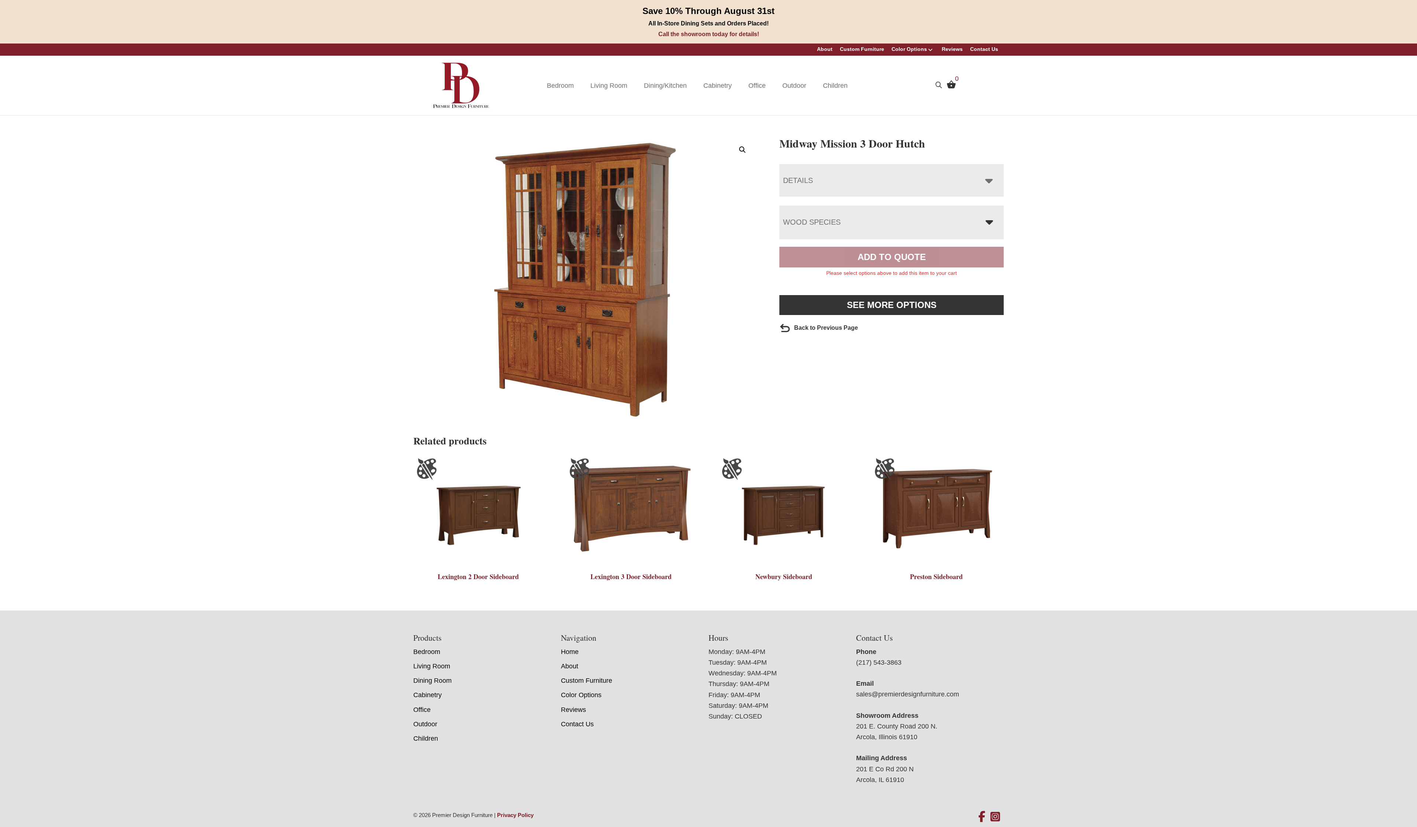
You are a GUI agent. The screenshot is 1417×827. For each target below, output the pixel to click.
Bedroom (560, 85)
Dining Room (432, 680)
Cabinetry (717, 85)
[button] (742, 149)
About (824, 49)
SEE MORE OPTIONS (892, 305)
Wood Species (812, 222)
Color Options (909, 49)
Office (757, 85)
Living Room (608, 85)
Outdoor (794, 85)
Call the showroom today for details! (708, 34)
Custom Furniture (862, 49)
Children (835, 85)
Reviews (952, 49)
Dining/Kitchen (665, 85)
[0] (949, 86)
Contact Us (984, 49)
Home (570, 651)
